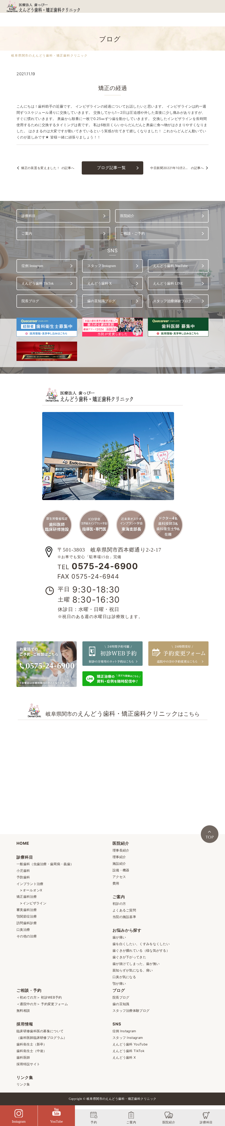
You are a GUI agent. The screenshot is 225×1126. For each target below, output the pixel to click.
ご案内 (118, 896)
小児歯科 (23, 870)
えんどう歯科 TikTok (128, 1051)
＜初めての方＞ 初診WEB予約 (39, 997)
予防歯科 (23, 877)
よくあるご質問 (124, 910)
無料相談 (23, 1010)
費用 (115, 883)
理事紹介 (119, 857)
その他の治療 (26, 936)
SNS (116, 1024)
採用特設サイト (28, 1064)
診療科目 (24, 857)
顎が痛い (119, 983)
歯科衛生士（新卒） (31, 1044)
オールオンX (33, 890)
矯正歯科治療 (26, 896)
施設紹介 (119, 863)
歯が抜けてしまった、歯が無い (136, 964)
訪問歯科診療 (26, 923)
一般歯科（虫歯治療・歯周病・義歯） (45, 864)
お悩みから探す (127, 930)
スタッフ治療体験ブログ (130, 1010)
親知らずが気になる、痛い (132, 970)
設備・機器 (120, 870)
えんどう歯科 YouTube (130, 1044)
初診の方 (119, 904)
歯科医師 (23, 1057)
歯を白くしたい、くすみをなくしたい (141, 944)
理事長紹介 (120, 850)
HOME (22, 843)
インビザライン (34, 903)
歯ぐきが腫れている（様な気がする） (141, 950)
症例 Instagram (124, 1031)
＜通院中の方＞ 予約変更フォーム (42, 1004)
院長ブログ (120, 997)
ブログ (118, 990)
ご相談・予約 (28, 990)
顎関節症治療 (26, 916)
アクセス (119, 877)
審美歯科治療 (26, 910)
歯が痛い (119, 937)
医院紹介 (120, 843)
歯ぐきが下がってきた (129, 957)
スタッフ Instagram (127, 1038)
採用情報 (24, 1024)
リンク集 (24, 1077)
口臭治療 (23, 929)
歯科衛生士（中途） (31, 1051)
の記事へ (47, 168)
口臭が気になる (124, 977)
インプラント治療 (29, 884)
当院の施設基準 (124, 917)
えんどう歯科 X (124, 1057)
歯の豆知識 (120, 1004)
